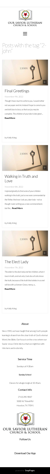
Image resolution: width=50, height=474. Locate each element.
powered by (25, 470)
